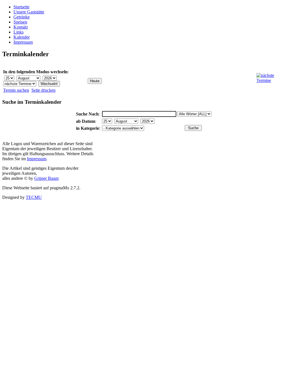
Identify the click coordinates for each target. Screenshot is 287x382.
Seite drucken (43, 90)
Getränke (21, 17)
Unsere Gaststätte (28, 12)
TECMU (34, 197)
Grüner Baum (46, 178)
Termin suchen (16, 90)
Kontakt (20, 27)
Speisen (20, 22)
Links (18, 32)
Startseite (21, 6)
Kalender (21, 37)
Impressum (23, 42)
